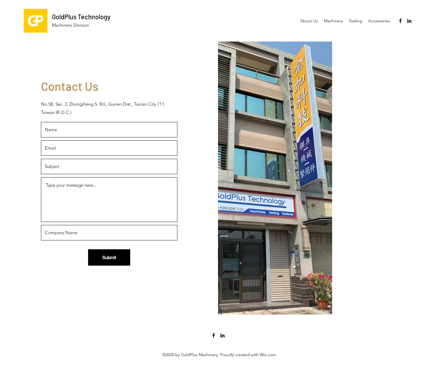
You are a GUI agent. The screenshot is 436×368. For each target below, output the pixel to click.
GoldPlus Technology (81, 16)
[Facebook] (400, 21)
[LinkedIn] (409, 21)
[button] (333, 20)
